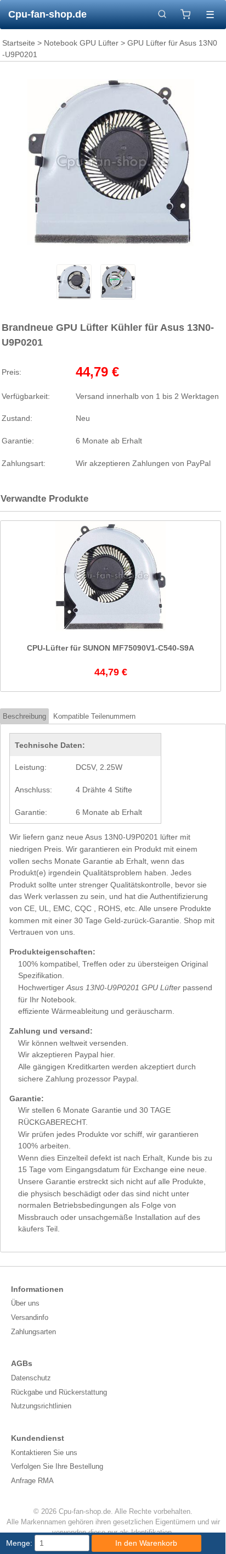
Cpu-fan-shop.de (47, 14)
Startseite (18, 42)
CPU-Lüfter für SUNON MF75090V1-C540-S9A (110, 647)
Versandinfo (29, 1317)
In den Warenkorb (146, 1543)
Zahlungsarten (33, 1332)
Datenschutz (31, 1378)
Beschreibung (24, 716)
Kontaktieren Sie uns (44, 1452)
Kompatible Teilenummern (94, 716)
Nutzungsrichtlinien (41, 1406)
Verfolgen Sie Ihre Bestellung (57, 1466)
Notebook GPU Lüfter (81, 42)
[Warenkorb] (185, 14)
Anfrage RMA (32, 1481)
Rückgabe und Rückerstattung (59, 1392)
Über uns (25, 1303)
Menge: (19, 1543)
